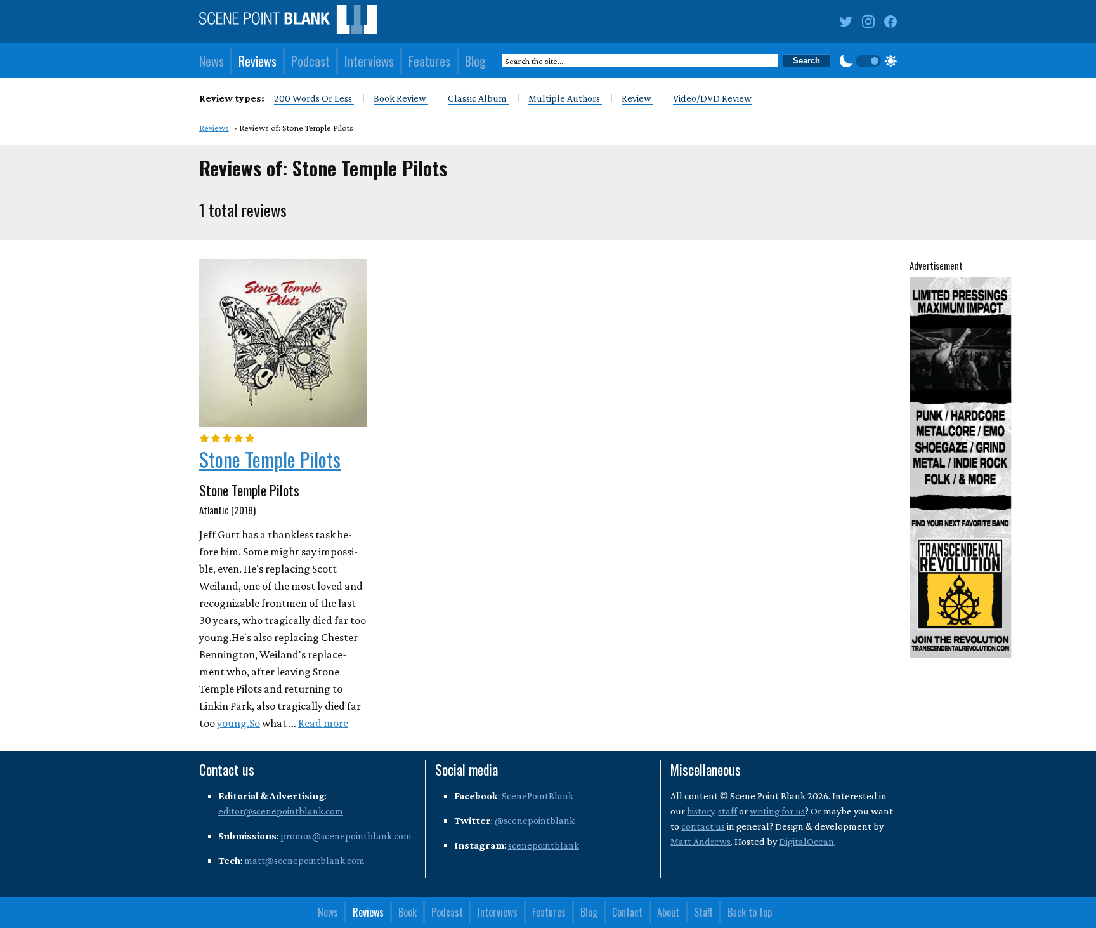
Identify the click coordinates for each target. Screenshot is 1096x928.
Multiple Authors (565, 98)
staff (727, 810)
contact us (703, 826)
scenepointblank (543, 845)
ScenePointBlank (537, 795)
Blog (475, 60)
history (700, 810)
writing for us (777, 810)
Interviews (369, 60)
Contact (627, 912)
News (211, 60)
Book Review (401, 98)
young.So (238, 723)
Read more (323, 723)
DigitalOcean (806, 841)
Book (407, 912)
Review (637, 98)
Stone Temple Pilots (270, 459)
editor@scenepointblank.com (280, 810)
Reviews (257, 60)
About (668, 912)
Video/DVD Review (712, 98)
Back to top (749, 912)
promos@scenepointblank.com (346, 835)
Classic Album (478, 98)
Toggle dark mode (868, 61)
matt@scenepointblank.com (304, 860)
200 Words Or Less (314, 98)
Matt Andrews (700, 841)
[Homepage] (288, 22)
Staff (703, 912)
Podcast (310, 60)
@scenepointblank (535, 820)
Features (429, 60)
